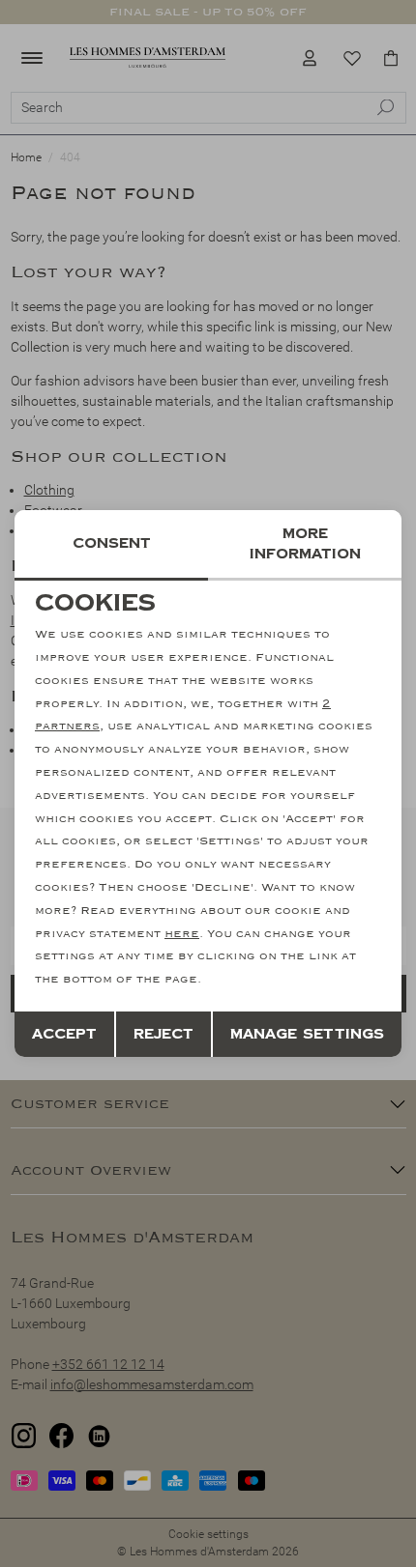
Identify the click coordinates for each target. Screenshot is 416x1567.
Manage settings (307, 1034)
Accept (64, 1034)
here (181, 933)
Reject (163, 1034)
